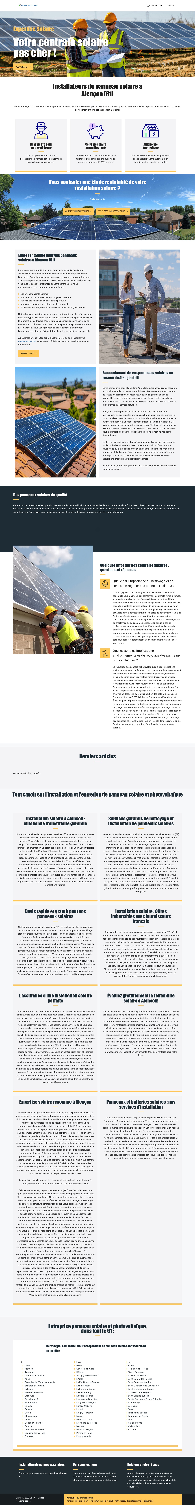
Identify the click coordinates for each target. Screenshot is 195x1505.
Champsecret (31, 1416)
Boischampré (31, 1399)
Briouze (28, 1406)
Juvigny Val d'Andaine (87, 1375)
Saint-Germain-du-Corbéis (141, 1389)
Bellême (29, 1389)
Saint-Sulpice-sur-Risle (139, 1395)
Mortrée (80, 1426)
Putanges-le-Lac (84, 1436)
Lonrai (79, 1409)
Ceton (28, 1412)
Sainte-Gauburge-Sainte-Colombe (145, 1399)
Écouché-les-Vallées (35, 1433)
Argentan (29, 1372)
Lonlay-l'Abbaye (84, 1406)
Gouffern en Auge (85, 1368)
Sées (130, 1409)
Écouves (29, 1436)
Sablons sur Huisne (137, 1375)
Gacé (79, 1365)
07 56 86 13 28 (155, 5)
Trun (130, 1419)
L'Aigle (79, 1379)
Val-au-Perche (135, 1422)
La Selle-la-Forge (84, 1395)
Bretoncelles (31, 1402)
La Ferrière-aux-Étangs (87, 1382)
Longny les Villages (86, 1402)
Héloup (79, 1372)
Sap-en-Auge (134, 1402)
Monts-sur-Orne (84, 1419)
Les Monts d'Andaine (86, 1399)
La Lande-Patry (83, 1392)
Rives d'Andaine (136, 1372)
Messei (80, 1416)
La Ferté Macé (83, 1385)
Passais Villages (84, 1429)
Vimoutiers (133, 1429)
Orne (27, 1365)
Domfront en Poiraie (35, 1429)
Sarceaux (132, 1406)
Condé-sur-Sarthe (34, 1422)
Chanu (28, 1419)
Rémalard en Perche (138, 1368)
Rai (129, 1362)
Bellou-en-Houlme (34, 1392)
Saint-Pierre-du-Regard (139, 1392)
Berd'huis (29, 1395)
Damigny (29, 1426)
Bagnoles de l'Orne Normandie (40, 1382)
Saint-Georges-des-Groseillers (143, 1385)
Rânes (131, 1365)
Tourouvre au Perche (138, 1416)
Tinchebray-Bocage (137, 1412)
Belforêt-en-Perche (34, 1385)
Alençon (29, 1368)
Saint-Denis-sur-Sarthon (140, 1382)
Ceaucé (28, 1409)
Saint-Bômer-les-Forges (140, 1379)
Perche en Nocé (84, 1433)
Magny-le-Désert (84, 1412)
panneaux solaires (27, 341)
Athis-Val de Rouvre (34, 1375)
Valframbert (134, 1426)
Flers (78, 1362)
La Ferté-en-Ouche (85, 1389)
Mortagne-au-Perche (86, 1422)
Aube (27, 1379)
